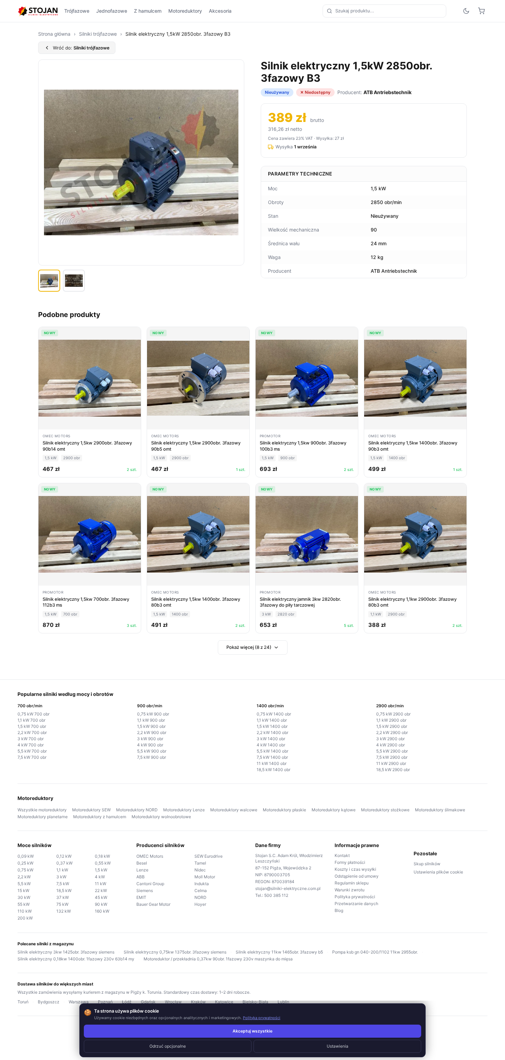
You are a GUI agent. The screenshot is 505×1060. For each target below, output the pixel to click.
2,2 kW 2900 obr (392, 732)
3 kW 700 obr (31, 738)
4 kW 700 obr (31, 744)
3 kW (61, 876)
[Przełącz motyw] (466, 11)
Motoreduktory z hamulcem (99, 816)
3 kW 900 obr (150, 738)
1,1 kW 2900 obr (391, 720)
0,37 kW (64, 863)
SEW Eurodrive (208, 856)
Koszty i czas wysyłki (355, 869)
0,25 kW (25, 863)
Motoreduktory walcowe (233, 809)
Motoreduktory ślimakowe (440, 809)
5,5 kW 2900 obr (392, 751)
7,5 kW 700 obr (32, 757)
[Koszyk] (481, 11)
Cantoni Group (150, 883)
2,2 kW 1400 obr (272, 732)
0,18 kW (102, 856)
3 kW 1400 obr (271, 738)
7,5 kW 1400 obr (272, 757)
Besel (141, 863)
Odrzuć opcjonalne (167, 1046)
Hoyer (200, 904)
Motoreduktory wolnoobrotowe (161, 816)
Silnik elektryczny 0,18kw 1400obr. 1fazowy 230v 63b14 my (76, 958)
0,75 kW (25, 869)
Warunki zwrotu (349, 889)
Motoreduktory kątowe (334, 809)
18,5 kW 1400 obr (273, 769)
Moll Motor (204, 876)
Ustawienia (337, 1046)
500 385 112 (276, 895)
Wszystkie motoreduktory (42, 809)
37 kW (62, 897)
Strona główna (54, 34)
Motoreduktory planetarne (43, 816)
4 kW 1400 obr (271, 744)
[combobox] (384, 11)
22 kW (101, 890)
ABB (140, 876)
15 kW (23, 890)
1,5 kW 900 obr (151, 726)
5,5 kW (24, 883)
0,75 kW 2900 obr (393, 714)
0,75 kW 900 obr (153, 714)
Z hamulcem (147, 11)
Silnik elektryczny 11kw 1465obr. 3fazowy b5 (279, 952)
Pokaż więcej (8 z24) (248, 647)
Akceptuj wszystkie (252, 1031)
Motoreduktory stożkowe (385, 809)
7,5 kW (62, 883)
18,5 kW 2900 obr (393, 769)
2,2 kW (24, 876)
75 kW (62, 904)
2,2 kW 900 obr (151, 732)
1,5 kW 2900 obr (391, 726)
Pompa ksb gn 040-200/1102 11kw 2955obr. (375, 952)
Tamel (200, 863)
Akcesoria (220, 11)
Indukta (201, 883)
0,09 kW (26, 856)
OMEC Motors (149, 856)
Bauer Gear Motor (153, 904)
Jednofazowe (111, 11)
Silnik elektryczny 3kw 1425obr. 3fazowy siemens (66, 952)
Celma (200, 890)
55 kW (24, 904)
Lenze (142, 869)
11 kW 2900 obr (391, 763)
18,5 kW (63, 890)
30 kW (24, 897)
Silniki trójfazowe (98, 34)
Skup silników (427, 863)
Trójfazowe (76, 11)
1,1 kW (62, 869)
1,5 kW (101, 869)
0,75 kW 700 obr (33, 714)
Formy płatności (350, 862)
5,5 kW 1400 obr (272, 751)
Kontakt (342, 855)
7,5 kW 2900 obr (391, 757)
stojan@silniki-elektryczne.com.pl (288, 888)
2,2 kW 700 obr (32, 732)
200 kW (25, 918)
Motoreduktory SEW (91, 809)
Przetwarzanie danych (356, 903)
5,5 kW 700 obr (32, 751)
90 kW (101, 904)
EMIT (141, 897)
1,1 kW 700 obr (31, 720)
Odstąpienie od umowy (357, 876)
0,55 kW (103, 863)
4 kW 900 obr (150, 744)
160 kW (102, 911)
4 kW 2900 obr (390, 744)
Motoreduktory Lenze (184, 809)
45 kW (101, 897)
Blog (339, 910)
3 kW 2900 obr (390, 738)
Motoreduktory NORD (137, 809)
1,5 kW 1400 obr (272, 726)
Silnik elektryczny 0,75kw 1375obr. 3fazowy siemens (175, 952)
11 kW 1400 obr (272, 763)
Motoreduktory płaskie (284, 809)
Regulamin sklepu (352, 883)
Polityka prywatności (355, 896)
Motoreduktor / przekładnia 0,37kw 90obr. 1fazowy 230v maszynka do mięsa (218, 958)
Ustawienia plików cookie (438, 872)
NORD (200, 897)
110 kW (25, 911)
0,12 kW (63, 856)
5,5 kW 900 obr (151, 751)
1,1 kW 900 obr (151, 720)
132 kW (63, 911)
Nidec (200, 869)
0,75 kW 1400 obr (274, 714)
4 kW (100, 876)
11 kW (100, 883)
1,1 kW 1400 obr (272, 720)
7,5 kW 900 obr (151, 757)
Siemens (144, 890)
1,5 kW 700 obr (32, 726)
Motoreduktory (185, 11)
